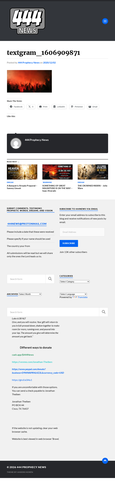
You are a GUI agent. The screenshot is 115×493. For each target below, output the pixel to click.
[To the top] (105, 461)
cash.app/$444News (23, 354)
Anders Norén (25, 472)
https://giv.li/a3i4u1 (22, 379)
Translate (82, 297)
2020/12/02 (49, 62)
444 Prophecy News (29, 62)
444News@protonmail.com (27, 223)
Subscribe (69, 243)
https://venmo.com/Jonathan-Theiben (32, 361)
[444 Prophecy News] (57, 21)
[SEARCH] (50, 278)
